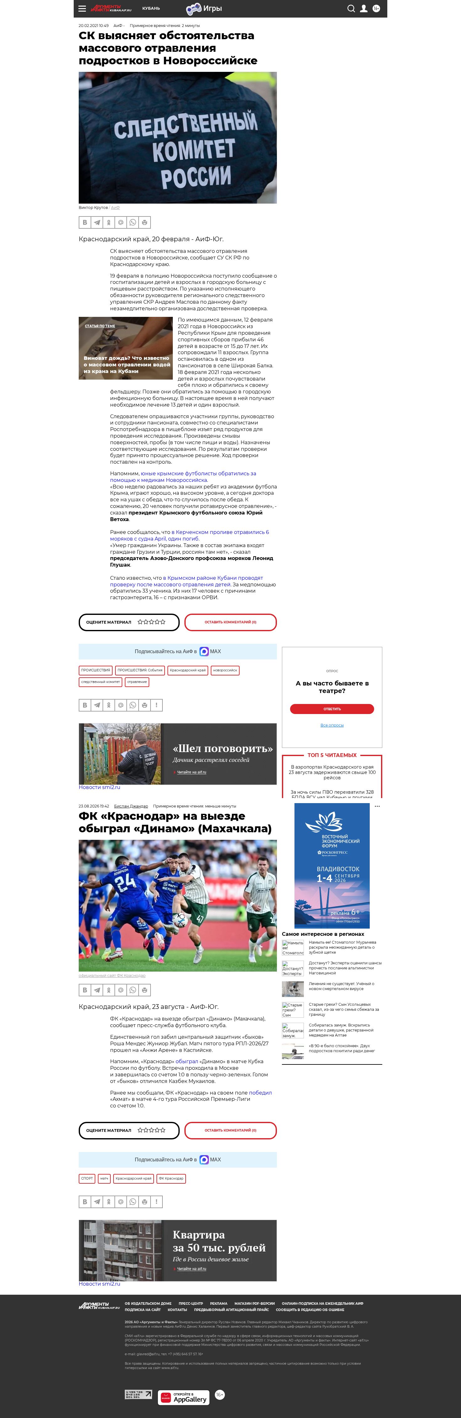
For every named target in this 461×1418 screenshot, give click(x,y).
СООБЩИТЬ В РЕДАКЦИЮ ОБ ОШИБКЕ (310, 1310)
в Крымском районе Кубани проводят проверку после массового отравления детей (186, 581)
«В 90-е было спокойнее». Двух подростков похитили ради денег (342, 1048)
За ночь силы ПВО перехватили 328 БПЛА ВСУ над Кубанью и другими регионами (332, 798)
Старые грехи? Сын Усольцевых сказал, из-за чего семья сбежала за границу (344, 1009)
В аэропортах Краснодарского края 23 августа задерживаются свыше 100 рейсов (332, 773)
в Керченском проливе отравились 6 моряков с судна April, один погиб (189, 535)
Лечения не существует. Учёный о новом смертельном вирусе (341, 986)
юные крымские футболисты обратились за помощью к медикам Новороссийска (183, 477)
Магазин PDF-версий (255, 1304)
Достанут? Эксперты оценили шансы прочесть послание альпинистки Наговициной (345, 968)
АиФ (115, 207)
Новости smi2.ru (99, 787)
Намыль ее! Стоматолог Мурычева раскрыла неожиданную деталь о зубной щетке (342, 947)
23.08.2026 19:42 (94, 806)
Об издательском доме (148, 1304)
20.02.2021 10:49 (94, 25)
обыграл (186, 1061)
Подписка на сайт (143, 1310)
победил (260, 1093)
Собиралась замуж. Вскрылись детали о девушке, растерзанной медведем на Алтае (341, 1030)
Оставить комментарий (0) (231, 622)
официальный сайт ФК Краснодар (112, 975)
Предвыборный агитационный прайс (231, 1310)
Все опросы (332, 725)
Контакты (177, 1310)
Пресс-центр (191, 1304)
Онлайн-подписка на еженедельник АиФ (322, 1304)
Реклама (218, 1304)
